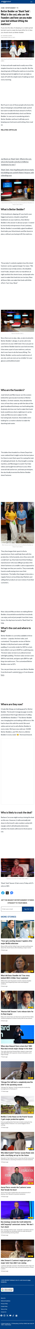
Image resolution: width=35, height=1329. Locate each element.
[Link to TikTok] (13, 1316)
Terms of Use (4, 1309)
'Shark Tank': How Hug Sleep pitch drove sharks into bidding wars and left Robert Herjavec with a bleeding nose (17, 172)
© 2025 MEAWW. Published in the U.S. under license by (14, 1280)
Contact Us (3, 1312)
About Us (3, 1298)
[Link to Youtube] (10, 1315)
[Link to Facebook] (1, 1315)
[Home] (6, 1)
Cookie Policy (4, 1306)
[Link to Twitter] (7, 1315)
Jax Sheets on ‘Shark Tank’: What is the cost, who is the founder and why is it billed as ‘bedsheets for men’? (16, 162)
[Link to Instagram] (4, 1315)
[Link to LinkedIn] (16, 1316)
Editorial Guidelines (5, 1301)
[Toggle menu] (32, 2)
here (20, 672)
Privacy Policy (4, 1303)
